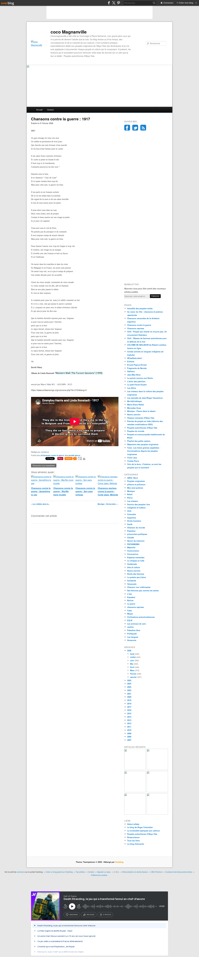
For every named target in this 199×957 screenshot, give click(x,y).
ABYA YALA (132, 477)
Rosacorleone (133, 837)
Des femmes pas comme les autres (143, 590)
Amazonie (131, 640)
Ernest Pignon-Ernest (137, 364)
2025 (129, 680)
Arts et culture (133, 567)
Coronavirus (132, 554)
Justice (130, 627)
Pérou (130, 497)
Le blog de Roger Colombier (140, 827)
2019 (129, 700)
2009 (129, 733)
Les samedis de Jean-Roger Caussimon (145, 397)
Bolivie (130, 600)
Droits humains (134, 520)
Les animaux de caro (136, 623)
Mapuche (131, 547)
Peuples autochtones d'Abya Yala (142, 427)
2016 (129, 710)
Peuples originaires (136, 481)
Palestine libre (133, 630)
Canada (130, 537)
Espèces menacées (135, 557)
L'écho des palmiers (136, 381)
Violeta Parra (133, 461)
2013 (129, 720)
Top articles (80, 872)
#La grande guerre (72, 455)
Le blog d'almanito (135, 843)
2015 (129, 713)
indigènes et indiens (136, 507)
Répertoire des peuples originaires (142, 444)
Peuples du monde (135, 431)
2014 (129, 716)
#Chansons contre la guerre (52, 455)
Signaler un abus (104, 872)
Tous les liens (133, 840)
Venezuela (131, 584)
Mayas (130, 613)
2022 (129, 690)
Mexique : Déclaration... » (108, 504)
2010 (129, 730)
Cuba (129, 610)
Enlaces (130, 361)
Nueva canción (133, 414)
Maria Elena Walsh (135, 404)
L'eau (129, 593)
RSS (143, 128)
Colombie (131, 514)
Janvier (133, 677)
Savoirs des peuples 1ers (138, 504)
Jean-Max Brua (133, 374)
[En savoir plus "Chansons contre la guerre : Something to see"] (135, 769)
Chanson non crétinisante (138, 587)
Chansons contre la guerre (139, 325)
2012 (129, 723)
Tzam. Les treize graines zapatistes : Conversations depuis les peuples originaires (143, 451)
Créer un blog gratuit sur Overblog (59, 872)
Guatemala (132, 564)
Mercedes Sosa (134, 408)
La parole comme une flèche (140, 378)
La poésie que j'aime (136, 577)
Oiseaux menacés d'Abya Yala (140, 417)
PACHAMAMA (133, 544)
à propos (107, 914)
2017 (129, 707)
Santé (129, 524)
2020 (129, 696)
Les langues (132, 637)
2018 (129, 703)
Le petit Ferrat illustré (137, 384)
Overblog (119, 862)
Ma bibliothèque (134, 401)
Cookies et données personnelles (178, 872)
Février (133, 673)
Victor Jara (132, 457)
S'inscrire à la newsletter (43, 465)
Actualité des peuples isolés (140, 308)
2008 (129, 736)
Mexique (131, 491)
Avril (132, 667)
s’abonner (73, 914)
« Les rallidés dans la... (40, 504)
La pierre (131, 603)
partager (90, 914)
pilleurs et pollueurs (136, 484)
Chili (129, 511)
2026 (129, 650)
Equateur (131, 597)
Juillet (133, 657)
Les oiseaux (132, 501)
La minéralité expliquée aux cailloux (143, 830)
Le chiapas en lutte (135, 560)
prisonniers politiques (137, 534)
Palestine (131, 530)
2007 (129, 740)
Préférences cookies (99, 875)
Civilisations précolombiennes (141, 617)
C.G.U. (116, 872)
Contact (50, 109)
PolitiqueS (132, 633)
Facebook (127, 128)
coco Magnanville (69, 31)
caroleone (21, 872)
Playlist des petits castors (138, 441)
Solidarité (131, 580)
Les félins (131, 388)
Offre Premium (156, 872)
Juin (132, 660)
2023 (129, 687)
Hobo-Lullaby (133, 824)
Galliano (131, 371)
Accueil (39, 109)
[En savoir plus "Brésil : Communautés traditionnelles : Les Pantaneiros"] (135, 791)
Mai (131, 663)
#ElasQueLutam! (134, 358)
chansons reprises (135, 607)
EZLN (129, 620)
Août (132, 653)
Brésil (129, 494)
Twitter (135, 128)
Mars (132, 670)
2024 (129, 683)
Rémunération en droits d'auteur (135, 872)
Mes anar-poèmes (135, 487)
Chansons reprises (135, 328)
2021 (129, 693)
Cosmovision (133, 550)
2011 (129, 726)
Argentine (131, 517)
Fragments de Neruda (137, 368)
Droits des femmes (135, 573)
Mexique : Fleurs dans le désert (141, 411)
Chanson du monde (136, 527)
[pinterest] (118, 3)
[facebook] (109, 3)
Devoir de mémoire (135, 540)
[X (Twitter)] (114, 3)
